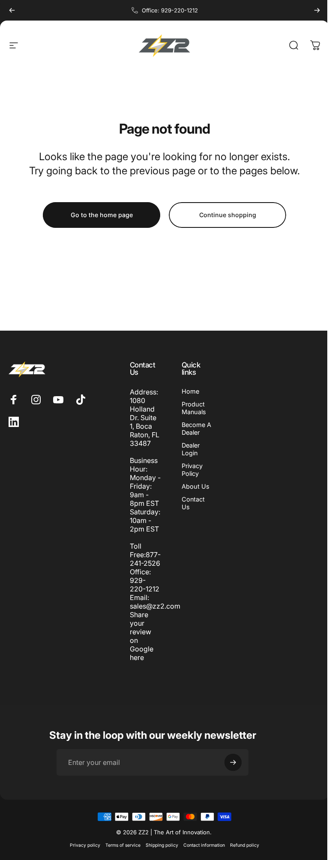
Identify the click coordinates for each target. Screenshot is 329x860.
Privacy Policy (188, 469)
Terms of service (120, 854)
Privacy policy (82, 854)
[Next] (317, 10)
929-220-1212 (142, 593)
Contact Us (189, 503)
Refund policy (241, 854)
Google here (139, 661)
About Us (192, 486)
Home (187, 391)
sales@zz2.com (153, 614)
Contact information (201, 854)
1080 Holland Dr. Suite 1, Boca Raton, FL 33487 (142, 422)
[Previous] (12, 10)
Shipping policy (159, 854)
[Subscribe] (233, 770)
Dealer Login (187, 449)
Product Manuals (190, 407)
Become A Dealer (193, 428)
